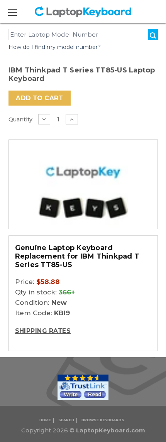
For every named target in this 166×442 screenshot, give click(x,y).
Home (45, 420)
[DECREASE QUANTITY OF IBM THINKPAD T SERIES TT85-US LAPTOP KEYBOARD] (44, 119)
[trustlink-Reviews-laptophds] (83, 386)
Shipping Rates (43, 330)
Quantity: (21, 119)
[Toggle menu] (17, 12)
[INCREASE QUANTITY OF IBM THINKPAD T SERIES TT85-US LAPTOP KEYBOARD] (72, 119)
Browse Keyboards (102, 420)
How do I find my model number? (54, 47)
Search (66, 420)
